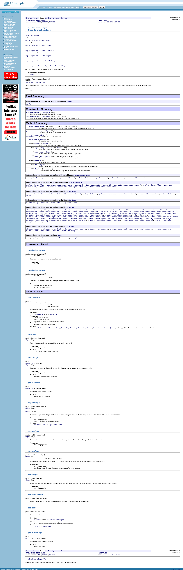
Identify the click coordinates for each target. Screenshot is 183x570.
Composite (46, 112)
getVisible (30, 215)
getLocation (105, 213)
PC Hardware (8, 64)
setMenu (74, 220)
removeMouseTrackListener (36, 218)
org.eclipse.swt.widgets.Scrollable (39, 50)
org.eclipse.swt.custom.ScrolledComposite (42, 61)
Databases (7, 42)
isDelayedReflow (32, 178)
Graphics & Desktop (10, 63)
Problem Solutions (9, 67)
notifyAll (74, 238)
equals (34, 238)
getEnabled (61, 213)
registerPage (39, 148)
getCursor (39, 213)
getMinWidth (107, 185)
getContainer (39, 135)
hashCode (59, 238)
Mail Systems (8, 43)
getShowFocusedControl (132, 185)
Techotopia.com (9, 48)
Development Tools (10, 37)
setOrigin (73, 187)
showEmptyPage (39, 165)
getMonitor (123, 213)
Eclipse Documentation (11, 46)
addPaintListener (52, 211)
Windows (7, 66)
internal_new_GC (60, 215)
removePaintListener (78, 218)
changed (29, 194)
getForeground (80, 213)
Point (31, 126)
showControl (112, 187)
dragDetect (93, 211)
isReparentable (97, 215)
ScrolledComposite (75, 182)
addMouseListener (132, 210)
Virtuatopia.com (9, 49)
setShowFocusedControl (97, 187)
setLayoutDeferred (168, 194)
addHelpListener (84, 210)
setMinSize (42, 187)
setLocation (53, 220)
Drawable (32, 74)
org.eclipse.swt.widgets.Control (38, 45)
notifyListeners (145, 229)
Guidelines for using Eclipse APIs (35, 559)
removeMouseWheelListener (58, 218)
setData (56, 231)
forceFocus (114, 211)
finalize (42, 238)
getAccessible (125, 211)
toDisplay (168, 220)
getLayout (77, 194)
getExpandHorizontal (65, 185)
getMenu (114, 213)
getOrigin (118, 185)
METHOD (52, 22)
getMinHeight (96, 185)
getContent (51, 185)
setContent (71, 178)
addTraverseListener (69, 211)
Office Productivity (9, 24)
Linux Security (8, 27)
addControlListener (33, 210)
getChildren (67, 194)
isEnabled (72, 215)
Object (48, 131)
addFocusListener (69, 210)
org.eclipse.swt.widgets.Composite (39, 56)
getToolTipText (170, 213)
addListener (47, 229)
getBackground (138, 211)
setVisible (139, 220)
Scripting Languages (10, 36)
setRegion (101, 220)
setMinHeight (31, 187)
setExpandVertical (117, 178)
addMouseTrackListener (168, 210)
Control (69, 101)
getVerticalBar (71, 203)
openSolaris (7, 45)
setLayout (168, 185)
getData (75, 229)
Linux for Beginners (10, 23)
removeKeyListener (109, 217)
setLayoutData (41, 220)
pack (134, 215)
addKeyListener (98, 210)
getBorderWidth (168, 211)
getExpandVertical (82, 185)
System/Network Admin (11, 33)
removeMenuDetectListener (128, 217)
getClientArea (42, 203)
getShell (151, 213)
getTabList (103, 194)
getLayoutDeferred (90, 194)
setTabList (30, 195)
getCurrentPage (40, 139)
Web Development (9, 39)
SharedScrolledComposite (35, 82)
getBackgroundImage (153, 211)
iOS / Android (8, 21)
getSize (159, 213)
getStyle (113, 229)
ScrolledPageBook (33, 112)
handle (28, 104)
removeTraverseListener (97, 218)
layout (42, 178)
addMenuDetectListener (114, 210)
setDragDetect (168, 218)
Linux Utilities (8, 28)
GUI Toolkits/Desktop (10, 40)
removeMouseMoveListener (168, 217)
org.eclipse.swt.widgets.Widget (38, 40)
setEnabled (30, 220)
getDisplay (92, 229)
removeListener (32, 231)
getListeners (103, 229)
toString (71, 231)
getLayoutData (93, 213)
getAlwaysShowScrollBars (35, 185)
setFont (129, 178)
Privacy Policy (8, 69)
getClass (50, 238)
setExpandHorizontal (100, 178)
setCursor (158, 218)
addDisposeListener (33, 229)
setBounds (129, 218)
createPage (38, 131)
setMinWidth (62, 187)
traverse (38, 222)
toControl (149, 220)
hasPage (37, 143)
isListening (133, 229)
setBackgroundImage (115, 218)
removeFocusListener (75, 217)
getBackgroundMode (53, 194)
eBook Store (8, 20)
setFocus (37, 160)
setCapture (148, 218)
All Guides (7, 18)
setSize (109, 220)
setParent (82, 220)
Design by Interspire (176, 569)
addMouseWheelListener (35, 211)
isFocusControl (83, 215)
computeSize (39, 126)
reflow (49, 178)
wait (82, 238)
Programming (8, 34)
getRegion (142, 213)
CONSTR (45, 22)
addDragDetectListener (52, 210)
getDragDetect (50, 213)
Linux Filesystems (9, 60)
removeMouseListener (148, 217)
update (46, 222)
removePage (38, 152)
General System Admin (11, 57)
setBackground (59, 178)
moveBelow (127, 215)
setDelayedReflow (83, 178)
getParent (133, 213)
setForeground (139, 178)
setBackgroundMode (152, 194)
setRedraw (91, 220)
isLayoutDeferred (116, 194)
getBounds (30, 213)
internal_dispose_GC (44, 215)
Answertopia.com (9, 51)
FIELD (39, 22)
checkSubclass (39, 194)
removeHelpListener (93, 217)
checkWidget (58, 229)
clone (28, 238)
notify (66, 238)
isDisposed (122, 229)
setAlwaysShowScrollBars (152, 185)
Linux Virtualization (10, 30)
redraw (151, 215)
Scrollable (72, 200)
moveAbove (118, 215)
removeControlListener (35, 217)
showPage (37, 169)
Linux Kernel (8, 31)
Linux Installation (9, 25)
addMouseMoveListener (148, 210)
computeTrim (30, 203)
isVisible (108, 215)
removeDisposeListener (163, 229)
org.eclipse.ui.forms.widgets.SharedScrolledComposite (47, 66)
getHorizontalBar (56, 203)
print (145, 215)
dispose (68, 229)
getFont (70, 213)
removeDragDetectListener (55, 217)
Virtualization (8, 56)
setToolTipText (128, 220)
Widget (71, 226)
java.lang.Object (32, 35)
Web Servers (8, 61)
